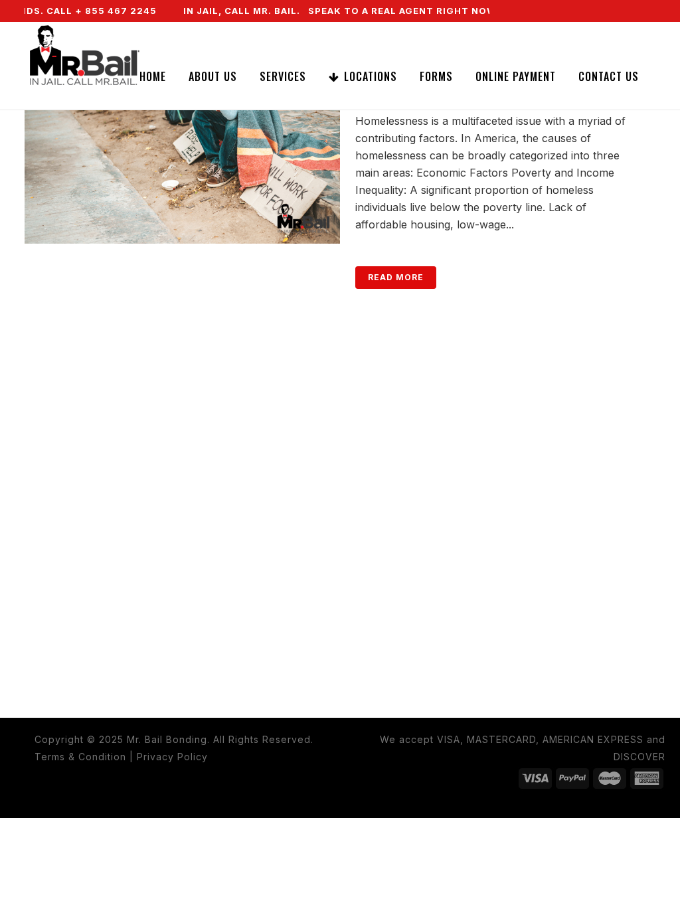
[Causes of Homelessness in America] (182, 138)
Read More (396, 277)
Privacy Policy (172, 756)
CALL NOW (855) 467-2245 (566, 32)
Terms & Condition (80, 756)
